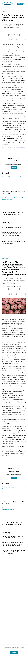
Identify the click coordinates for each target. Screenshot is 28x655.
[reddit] (16, 39)
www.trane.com (20, 147)
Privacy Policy (22, 648)
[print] (25, 39)
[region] (14, 650)
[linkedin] (11, 39)
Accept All (14, 652)
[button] (3, 4)
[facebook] (9, 39)
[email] (18, 39)
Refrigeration (5, 258)
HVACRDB (4, 11)
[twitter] (14, 39)
